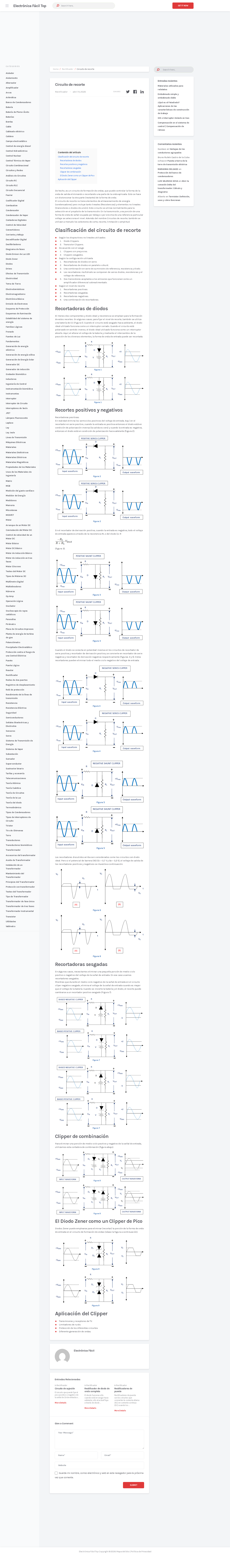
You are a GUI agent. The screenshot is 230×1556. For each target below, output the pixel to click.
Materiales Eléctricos (16, 457)
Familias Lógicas (14, 327)
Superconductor (14, 763)
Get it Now (183, 5)
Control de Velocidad (16, 225)
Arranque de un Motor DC (18, 525)
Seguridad (11, 712)
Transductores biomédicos (19, 845)
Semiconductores (14, 717)
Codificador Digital (15, 200)
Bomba (9, 121)
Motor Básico (12, 543)
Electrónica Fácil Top (29, 6)
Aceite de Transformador (18, 860)
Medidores (11, 500)
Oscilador (10, 606)
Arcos (9, 92)
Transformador (13, 850)
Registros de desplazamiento (20, 685)
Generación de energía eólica (20, 354)
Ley (7, 427)
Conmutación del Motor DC (19, 530)
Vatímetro (10, 926)
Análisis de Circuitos (16, 175)
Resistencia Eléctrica (16, 708)
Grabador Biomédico (16, 374)
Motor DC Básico (14, 548)
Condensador (12, 210)
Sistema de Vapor (14, 749)
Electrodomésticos (15, 289)
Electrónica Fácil (84, 1350)
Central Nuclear (13, 155)
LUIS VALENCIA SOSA (168, 181)
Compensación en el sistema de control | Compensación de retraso (173, 126)
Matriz (9, 481)
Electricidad (12, 278)
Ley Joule (10, 432)
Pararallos (11, 619)
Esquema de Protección (17, 308)
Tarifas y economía (15, 773)
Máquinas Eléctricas (16, 442)
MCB (8, 486)
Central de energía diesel (18, 146)
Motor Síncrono (13, 566)
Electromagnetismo (15, 294)
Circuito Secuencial (15, 190)
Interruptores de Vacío (16, 408)
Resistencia (11, 703)
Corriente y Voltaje (15, 234)
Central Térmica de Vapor (18, 160)
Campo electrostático (16, 141)
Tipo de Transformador (17, 896)
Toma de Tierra (13, 283)
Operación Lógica (14, 601)
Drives (9, 268)
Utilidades (11, 921)
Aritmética (11, 97)
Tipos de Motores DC (16, 576)
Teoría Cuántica (13, 788)
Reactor (9, 670)
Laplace (9, 422)
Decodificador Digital (16, 239)
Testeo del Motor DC (16, 571)
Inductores (11, 379)
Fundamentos (12, 341)
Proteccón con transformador (20, 886)
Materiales (11, 447)
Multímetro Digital (14, 581)
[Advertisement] (115, 36)
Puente (9, 660)
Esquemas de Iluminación (18, 313)
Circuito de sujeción (65, 1388)
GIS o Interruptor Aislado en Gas (173, 118)
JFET (8, 413)
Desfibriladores (13, 244)
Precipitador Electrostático (19, 647)
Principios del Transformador (20, 882)
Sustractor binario (14, 768)
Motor (9, 520)
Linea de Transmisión (16, 437)
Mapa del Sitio (122, 1551)
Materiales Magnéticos (17, 462)
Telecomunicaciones (16, 778)
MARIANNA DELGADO (168, 169)
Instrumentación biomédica (19, 388)
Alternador (11, 83)
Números (10, 591)
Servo (8, 735)
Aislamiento (11, 78)
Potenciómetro (13, 642)
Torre (8, 835)
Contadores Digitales (16, 220)
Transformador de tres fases (20, 906)
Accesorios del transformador (21, 855)
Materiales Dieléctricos (17, 452)
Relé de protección (15, 689)
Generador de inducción (17, 369)
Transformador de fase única (20, 901)
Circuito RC (11, 180)
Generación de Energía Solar (20, 359)
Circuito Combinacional (17, 165)
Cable (8, 126)
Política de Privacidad (141, 1551)
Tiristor (9, 825)
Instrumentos (12, 393)
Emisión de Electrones (17, 303)
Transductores (13, 840)
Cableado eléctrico (15, 131)
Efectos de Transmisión (17, 273)
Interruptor (11, 398)
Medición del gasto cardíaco (20, 490)
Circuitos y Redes (14, 170)
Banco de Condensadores (18, 102)
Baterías (10, 117)
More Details (60, 1403)
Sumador (10, 759)
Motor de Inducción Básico (19, 553)
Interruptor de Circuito (17, 403)
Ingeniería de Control (16, 384)
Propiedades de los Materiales (21, 467)
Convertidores (13, 229)
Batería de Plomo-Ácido (17, 112)
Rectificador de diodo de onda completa (96, 1390)
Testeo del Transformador (18, 891)
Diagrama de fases (15, 249)
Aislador (10, 73)
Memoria (10, 505)
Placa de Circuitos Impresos (19, 629)
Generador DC (13, 364)
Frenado (10, 331)
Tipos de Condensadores (18, 812)
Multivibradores (13, 586)
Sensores (10, 731)
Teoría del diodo (14, 802)
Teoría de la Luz (13, 797)
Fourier (9, 195)
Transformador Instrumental (20, 911)
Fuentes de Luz (13, 336)
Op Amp (9, 596)
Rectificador (12, 675)
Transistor (11, 916)
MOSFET (10, 515)
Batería (9, 107)
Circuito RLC (12, 185)
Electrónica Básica (15, 299)
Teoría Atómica (13, 783)
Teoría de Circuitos (15, 793)
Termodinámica (13, 807)
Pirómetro (10, 624)
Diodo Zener (12, 259)
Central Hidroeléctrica (16, 151)
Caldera (9, 136)
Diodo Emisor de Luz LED (18, 254)
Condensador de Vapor (17, 215)
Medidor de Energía (15, 495)
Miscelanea (11, 510)
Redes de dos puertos (16, 680)
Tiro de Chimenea (14, 830)
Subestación (12, 754)
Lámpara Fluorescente (17, 418)
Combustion (12, 205)
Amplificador (12, 87)
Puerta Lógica (12, 665)
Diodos (9, 263)
